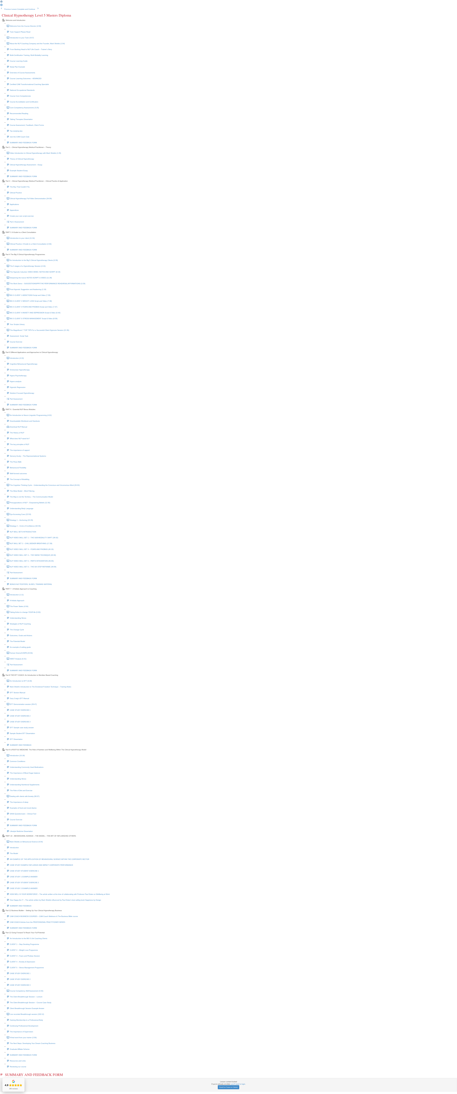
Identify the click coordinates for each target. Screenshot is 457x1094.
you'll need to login (238, 1084)
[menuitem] (1, 6)
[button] (1, 2)
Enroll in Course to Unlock (228, 1087)
